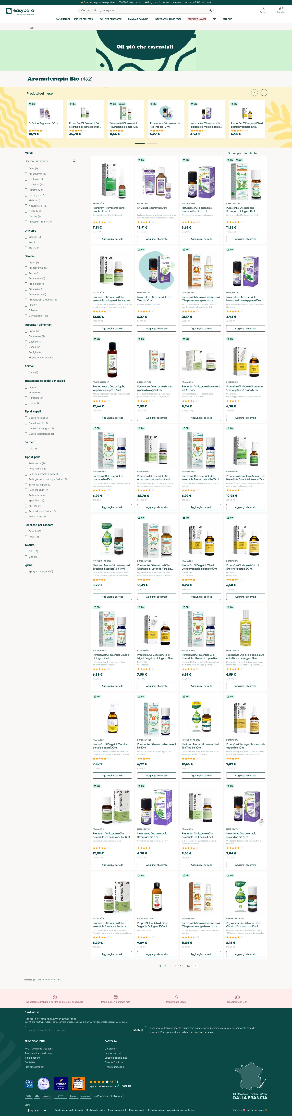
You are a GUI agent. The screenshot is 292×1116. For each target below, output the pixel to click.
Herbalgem (37, 195)
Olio (33, 448)
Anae (33, 168)
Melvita (34, 200)
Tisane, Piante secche (42, 357)
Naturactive (38, 205)
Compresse (37, 336)
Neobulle (35, 210)
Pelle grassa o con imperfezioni (48, 479)
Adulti (34, 536)
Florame (36, 189)
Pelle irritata (37, 495)
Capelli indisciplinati (41, 433)
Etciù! (33, 305)
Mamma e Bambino (138, 19)
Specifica (36, 500)
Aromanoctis (37, 294)
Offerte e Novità (197, 19)
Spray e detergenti (41, 571)
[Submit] (210, 10)
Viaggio (35, 236)
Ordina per (234, 153)
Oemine (35, 216)
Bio (214, 19)
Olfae (34, 310)
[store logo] (20, 11)
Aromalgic (36, 288)
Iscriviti (138, 1030)
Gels (33, 556)
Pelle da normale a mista (44, 473)
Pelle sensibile (39, 489)
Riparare (35, 387)
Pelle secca (37, 463)
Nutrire (34, 403)
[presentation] (254, 92)
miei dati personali (204, 1032)
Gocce (35, 346)
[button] (140, 143)
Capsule (35, 341)
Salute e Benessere (110, 19)
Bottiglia (35, 352)
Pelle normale (38, 468)
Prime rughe (37, 516)
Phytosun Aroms (40, 221)
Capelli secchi (38, 423)
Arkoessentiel (38, 267)
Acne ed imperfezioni (42, 511)
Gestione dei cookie (95, 1110)
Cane (33, 372)
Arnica (34, 273)
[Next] (196, 966)
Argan (34, 262)
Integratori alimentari (168, 19)
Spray (34, 331)
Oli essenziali (38, 315)
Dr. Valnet (37, 184)
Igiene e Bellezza (83, 19)
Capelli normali (38, 417)
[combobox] (146, 10)
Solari (34, 242)
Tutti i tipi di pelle (41, 484)
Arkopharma (38, 173)
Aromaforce (37, 283)
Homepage (29, 979)
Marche (227, 19)
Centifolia (36, 179)
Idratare (35, 392)
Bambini (35, 531)
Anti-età (35, 505)
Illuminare (36, 397)
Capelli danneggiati (41, 428)
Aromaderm (37, 278)
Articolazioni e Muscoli (43, 299)
